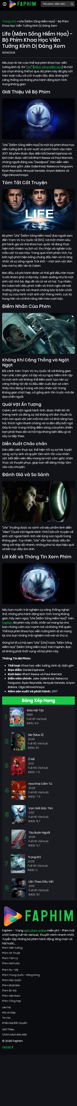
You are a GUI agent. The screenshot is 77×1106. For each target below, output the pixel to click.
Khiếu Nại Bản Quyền (14, 1023)
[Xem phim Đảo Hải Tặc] (17, 717)
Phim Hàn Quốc (11, 980)
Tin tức (6, 1018)
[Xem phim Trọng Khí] (18, 863)
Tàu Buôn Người (39, 833)
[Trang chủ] (22, 4)
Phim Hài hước (11, 963)
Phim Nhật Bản (11, 985)
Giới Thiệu (8, 1029)
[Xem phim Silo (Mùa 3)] (18, 741)
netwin (7, 1047)
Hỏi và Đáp (9, 1012)
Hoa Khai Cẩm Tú (40, 784)
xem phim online (35, 930)
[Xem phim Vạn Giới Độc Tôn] (18, 814)
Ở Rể (31, 759)
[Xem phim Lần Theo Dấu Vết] (19, 888)
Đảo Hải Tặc (35, 710)
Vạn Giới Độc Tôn (40, 808)
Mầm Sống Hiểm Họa (48, 67)
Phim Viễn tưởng (12, 948)
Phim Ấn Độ (9, 990)
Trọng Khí (34, 857)
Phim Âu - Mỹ (10, 970)
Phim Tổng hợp (11, 1001)
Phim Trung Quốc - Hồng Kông (21, 975)
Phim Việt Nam (11, 996)
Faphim (7, 623)
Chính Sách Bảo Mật (14, 1034)
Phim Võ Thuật (11, 953)
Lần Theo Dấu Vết (41, 882)
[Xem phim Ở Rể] (18, 766)
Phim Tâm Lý (10, 958)
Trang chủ (9, 21)
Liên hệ (6, 1007)
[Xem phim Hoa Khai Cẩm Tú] (18, 790)
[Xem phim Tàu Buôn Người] (18, 839)
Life (29, 67)
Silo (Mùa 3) (36, 735)
